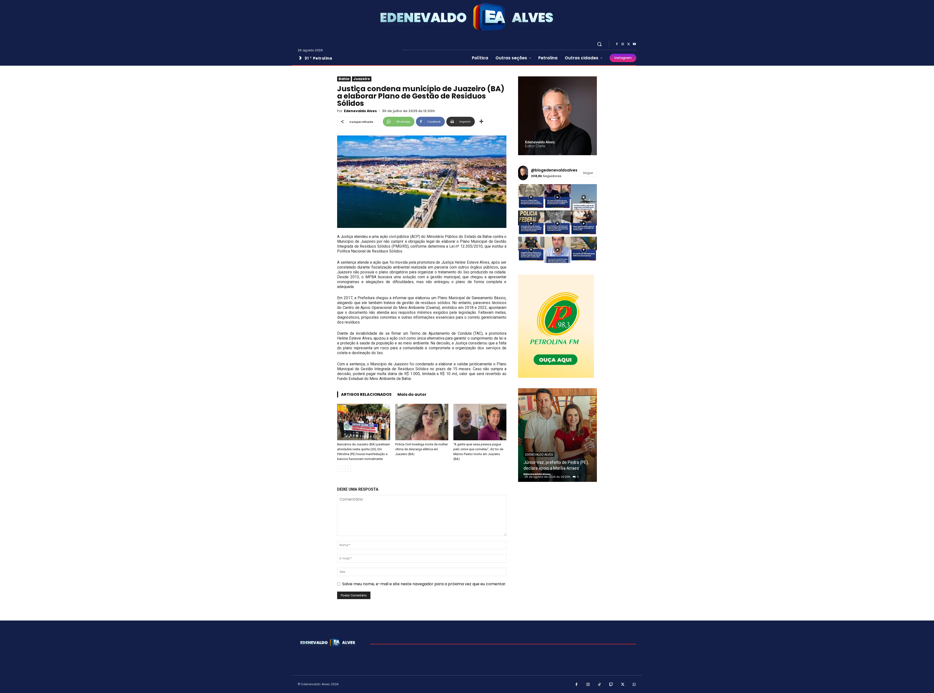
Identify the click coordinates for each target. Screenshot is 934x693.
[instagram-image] (531, 197)
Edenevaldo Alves (360, 110)
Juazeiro (361, 78)
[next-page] (348, 469)
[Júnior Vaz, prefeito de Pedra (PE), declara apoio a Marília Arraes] (557, 435)
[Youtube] (634, 44)
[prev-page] (340, 469)
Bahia (344, 78)
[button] (599, 44)
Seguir (588, 173)
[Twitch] (611, 684)
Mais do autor (411, 394)
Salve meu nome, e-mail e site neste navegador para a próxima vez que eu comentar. (424, 584)
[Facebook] (617, 44)
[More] (481, 121)
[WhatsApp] (634, 684)
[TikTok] (599, 684)
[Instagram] (623, 44)
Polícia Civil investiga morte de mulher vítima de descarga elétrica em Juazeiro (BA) (421, 449)
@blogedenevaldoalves (554, 170)
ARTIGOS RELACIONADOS (366, 394)
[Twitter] (628, 44)
